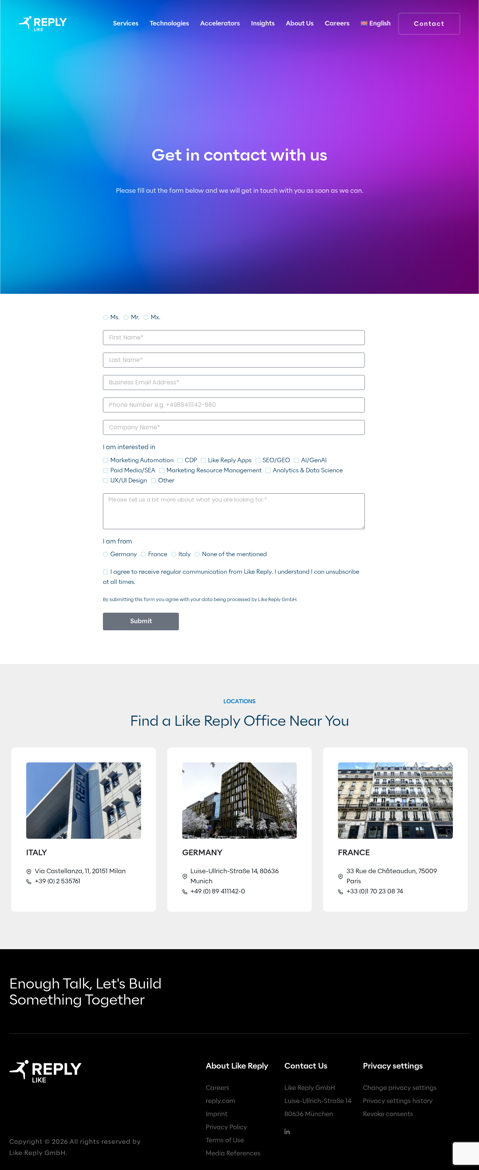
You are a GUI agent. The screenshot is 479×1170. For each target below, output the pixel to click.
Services (125, 23)
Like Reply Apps (229, 460)
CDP (191, 460)
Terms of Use (225, 1140)
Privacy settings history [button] (398, 1101)
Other (166, 480)
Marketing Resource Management (214, 470)
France (157, 554)
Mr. (135, 317)
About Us (300, 23)
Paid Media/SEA (132, 470)
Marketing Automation (142, 460)
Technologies (169, 23)
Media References (233, 1153)
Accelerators (220, 23)
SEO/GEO (276, 460)
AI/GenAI (314, 460)
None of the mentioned (234, 554)
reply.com (220, 1101)
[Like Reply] (43, 23)
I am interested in (129, 447)
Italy (185, 554)
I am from (117, 541)
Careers (217, 1088)
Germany (123, 554)
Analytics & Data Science (308, 470)
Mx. (156, 317)
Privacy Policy (226, 1127)
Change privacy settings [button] (400, 1088)
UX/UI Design (128, 480)
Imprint (217, 1114)
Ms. (115, 317)
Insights (263, 23)
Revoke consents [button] (388, 1114)
